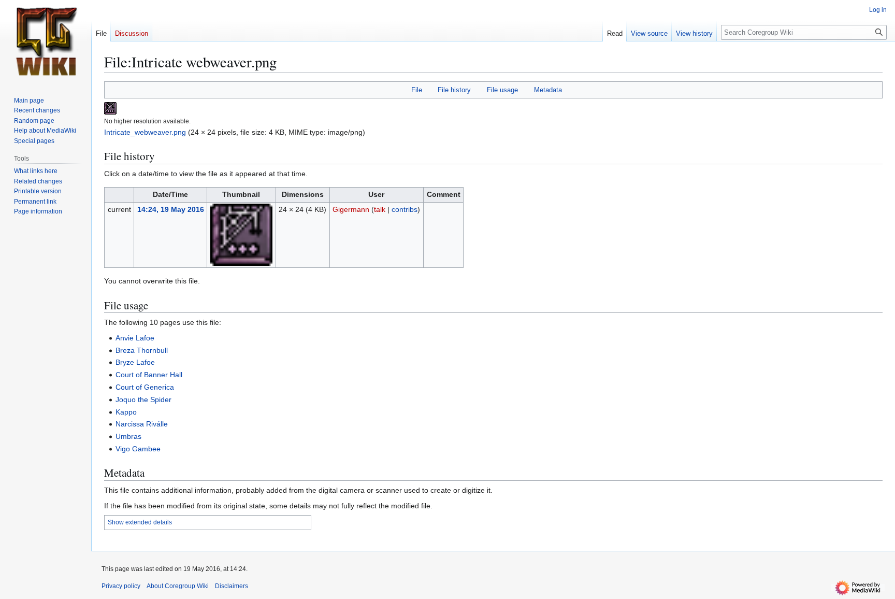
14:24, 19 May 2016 (170, 209)
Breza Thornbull (142, 350)
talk (379, 209)
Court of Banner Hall (149, 374)
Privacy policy (121, 586)
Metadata (548, 90)
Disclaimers (231, 586)
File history (454, 90)
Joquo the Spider (143, 399)
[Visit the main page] (45, 41)
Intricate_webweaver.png (145, 132)
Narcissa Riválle (142, 424)
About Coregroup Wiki (178, 586)
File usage (502, 90)
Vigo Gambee (138, 449)
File (416, 90)
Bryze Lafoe (135, 362)
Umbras (128, 436)
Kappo (126, 412)
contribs (404, 209)
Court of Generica (145, 387)
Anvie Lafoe (135, 338)
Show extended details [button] (140, 522)
